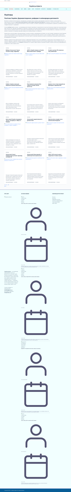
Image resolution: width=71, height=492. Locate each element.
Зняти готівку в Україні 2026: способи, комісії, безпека (30, 276)
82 (8, 184)
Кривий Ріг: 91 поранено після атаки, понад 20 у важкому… (31, 348)
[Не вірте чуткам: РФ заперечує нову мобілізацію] (57, 60)
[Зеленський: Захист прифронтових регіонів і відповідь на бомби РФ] (14, 166)
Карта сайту (54, 203)
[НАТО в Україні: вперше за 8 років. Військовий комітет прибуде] (35, 60)
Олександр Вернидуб (24, 379)
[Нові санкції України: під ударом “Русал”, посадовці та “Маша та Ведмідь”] (14, 130)
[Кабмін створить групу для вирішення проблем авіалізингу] (14, 94)
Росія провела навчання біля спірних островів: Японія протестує (34, 85)
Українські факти (35, 6)
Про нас (5, 0)
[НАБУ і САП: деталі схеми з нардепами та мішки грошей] (57, 164)
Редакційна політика (56, 199)
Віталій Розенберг (23, 234)
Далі (5, 186)
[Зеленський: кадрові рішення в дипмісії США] (35, 129)
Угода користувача (56, 202)
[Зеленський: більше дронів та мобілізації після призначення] (35, 164)
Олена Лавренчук (23, 451)
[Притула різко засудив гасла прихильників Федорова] (57, 129)
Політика (7, 117)
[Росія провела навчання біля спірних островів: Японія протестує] (35, 95)
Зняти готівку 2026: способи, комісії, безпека (28, 203)
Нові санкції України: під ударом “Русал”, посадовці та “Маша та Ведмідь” (14, 120)
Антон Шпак (22, 307)
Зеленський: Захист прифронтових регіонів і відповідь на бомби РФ (14, 156)
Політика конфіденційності (57, 200)
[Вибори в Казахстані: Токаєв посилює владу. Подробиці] (14, 60)
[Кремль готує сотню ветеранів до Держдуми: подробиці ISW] (57, 94)
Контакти (8, 0)
